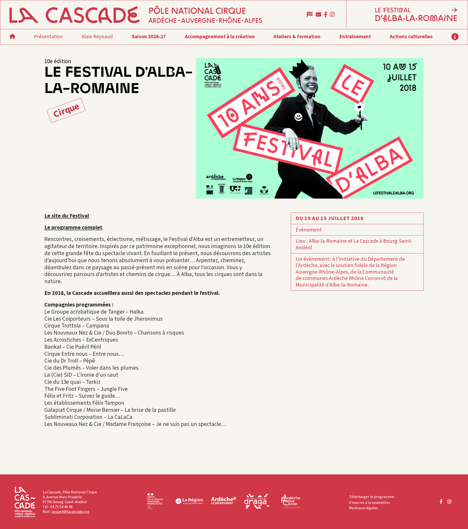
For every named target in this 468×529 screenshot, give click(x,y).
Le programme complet (73, 227)
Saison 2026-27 (149, 36)
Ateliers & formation (297, 36)
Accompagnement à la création (220, 36)
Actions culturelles (411, 36)
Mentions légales (363, 508)
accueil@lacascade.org (70, 511)
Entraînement (355, 36)
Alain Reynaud (97, 36)
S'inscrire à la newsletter (369, 502)
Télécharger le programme (371, 497)
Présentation (48, 36)
